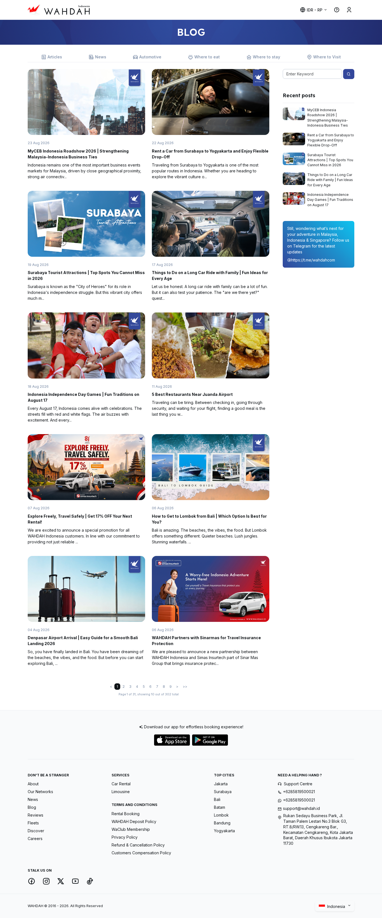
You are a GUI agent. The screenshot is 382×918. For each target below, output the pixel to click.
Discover (36, 830)
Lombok (221, 815)
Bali (217, 799)
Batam (219, 807)
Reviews (35, 815)
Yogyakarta (224, 830)
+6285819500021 (299, 791)
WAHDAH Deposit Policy (134, 821)
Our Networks (40, 791)
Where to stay (266, 56)
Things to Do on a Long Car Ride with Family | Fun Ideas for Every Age (330, 180)
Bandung (222, 823)
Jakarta (221, 783)
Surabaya (223, 791)
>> (185, 686)
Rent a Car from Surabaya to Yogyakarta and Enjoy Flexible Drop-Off (330, 140)
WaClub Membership (131, 829)
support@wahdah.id (301, 808)
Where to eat (207, 56)
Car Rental (121, 783)
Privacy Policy (125, 837)
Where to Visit (327, 56)
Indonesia (336, 906)
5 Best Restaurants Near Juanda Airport (192, 394)
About (33, 783)
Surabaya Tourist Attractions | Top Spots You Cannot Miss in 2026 (330, 160)
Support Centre (298, 783)
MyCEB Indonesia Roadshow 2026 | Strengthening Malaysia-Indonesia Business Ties (327, 117)
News (100, 56)
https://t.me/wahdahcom (313, 260)
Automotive (150, 56)
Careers (35, 838)
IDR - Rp (314, 10)
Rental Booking (126, 813)
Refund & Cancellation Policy (138, 845)
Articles (55, 56)
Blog (32, 807)
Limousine (121, 791)
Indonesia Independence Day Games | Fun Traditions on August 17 (330, 199)
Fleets (33, 823)
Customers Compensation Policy (141, 852)
